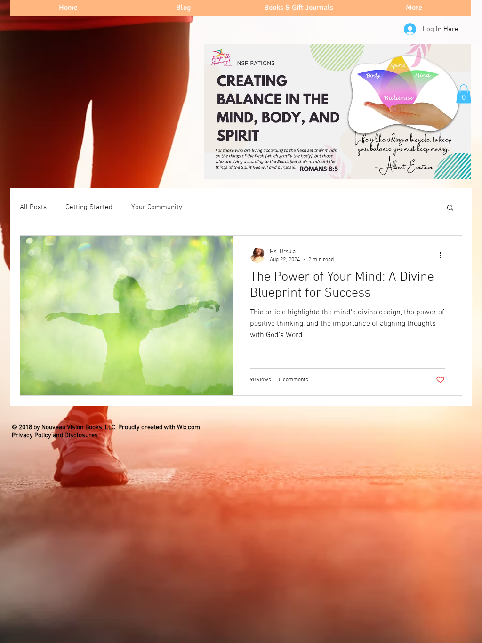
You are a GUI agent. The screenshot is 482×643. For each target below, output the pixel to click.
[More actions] (443, 255)
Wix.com (188, 428)
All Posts (33, 207)
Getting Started (88, 207)
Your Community (156, 207)
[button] (464, 94)
